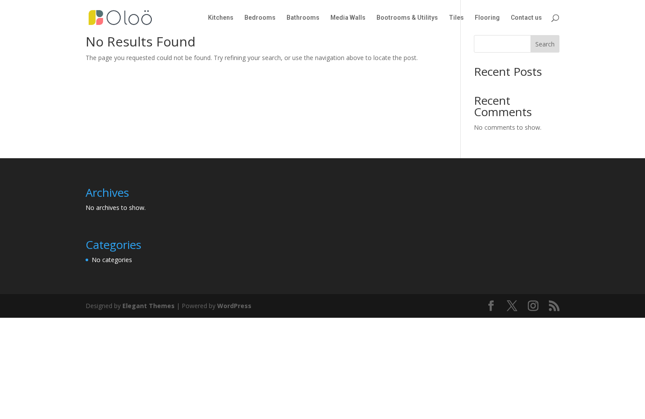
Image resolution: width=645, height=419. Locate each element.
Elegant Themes (148, 306)
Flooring (487, 17)
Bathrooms (303, 17)
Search (545, 44)
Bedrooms (260, 17)
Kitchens (220, 17)
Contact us (526, 17)
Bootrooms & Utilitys (407, 17)
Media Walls (348, 17)
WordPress (234, 306)
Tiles (456, 17)
